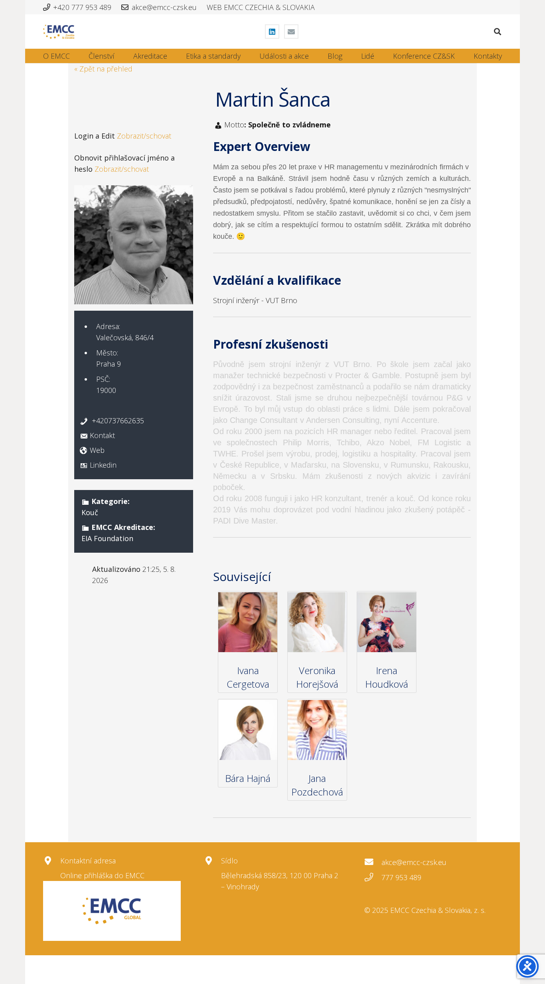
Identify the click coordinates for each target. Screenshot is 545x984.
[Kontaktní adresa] (51, 861)
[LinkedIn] (272, 31)
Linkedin (103, 465)
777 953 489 (401, 877)
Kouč (89, 512)
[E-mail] (291, 31)
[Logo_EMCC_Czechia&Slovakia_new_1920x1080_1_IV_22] (58, 32)
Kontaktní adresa (88, 860)
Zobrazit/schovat (144, 136)
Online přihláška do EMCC (102, 875)
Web (97, 450)
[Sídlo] (212, 861)
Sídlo (229, 860)
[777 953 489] (372, 877)
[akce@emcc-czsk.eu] (372, 862)
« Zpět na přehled (103, 68)
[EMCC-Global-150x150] (112, 911)
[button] (498, 31)
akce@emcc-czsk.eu (413, 862)
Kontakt (102, 435)
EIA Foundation (107, 538)
